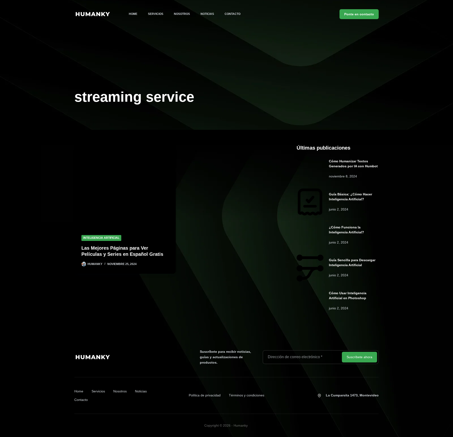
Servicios (155, 14)
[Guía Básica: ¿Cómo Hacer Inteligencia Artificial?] (310, 202)
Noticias (207, 14)
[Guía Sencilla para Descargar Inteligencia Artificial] (310, 268)
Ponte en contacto (359, 14)
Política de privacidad (205, 395)
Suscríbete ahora (359, 357)
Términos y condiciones (246, 395)
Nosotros (182, 14)
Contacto (232, 14)
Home (133, 14)
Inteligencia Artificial (101, 238)
